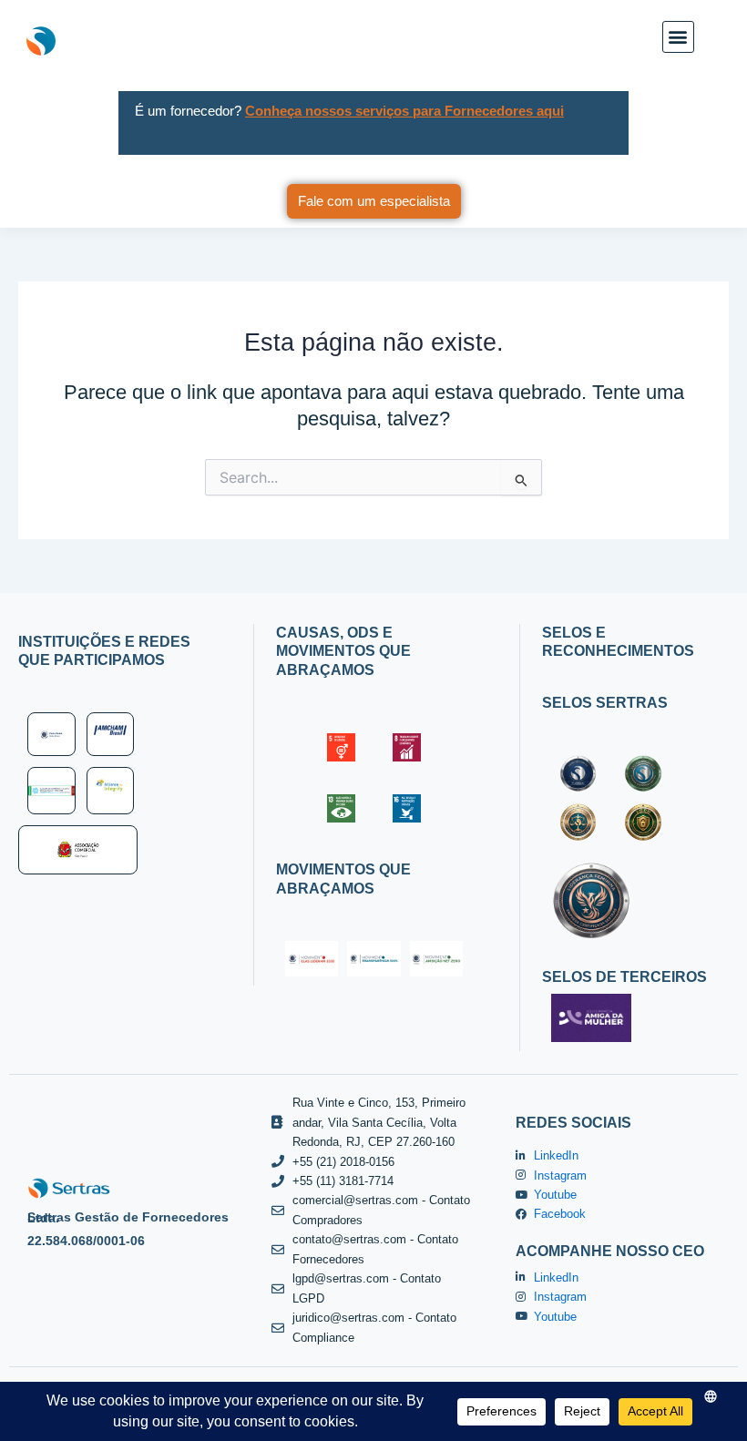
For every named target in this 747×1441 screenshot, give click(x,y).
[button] (678, 37)
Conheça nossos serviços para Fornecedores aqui (404, 111)
